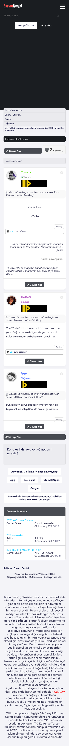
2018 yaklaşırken (15, 535)
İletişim (8, 568)
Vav (11, 231)
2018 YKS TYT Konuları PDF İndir (24, 549)
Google (34, 488)
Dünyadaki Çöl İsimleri (34, 471)
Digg (12, 479)
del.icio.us (29, 479)
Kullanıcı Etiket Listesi (16, 139)
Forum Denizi (21, 568)
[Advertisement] (34, 68)
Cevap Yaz (14, 151)
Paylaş (59, 226)
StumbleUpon (51, 479)
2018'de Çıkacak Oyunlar (20, 520)
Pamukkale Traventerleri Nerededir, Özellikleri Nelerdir (35, 498)
